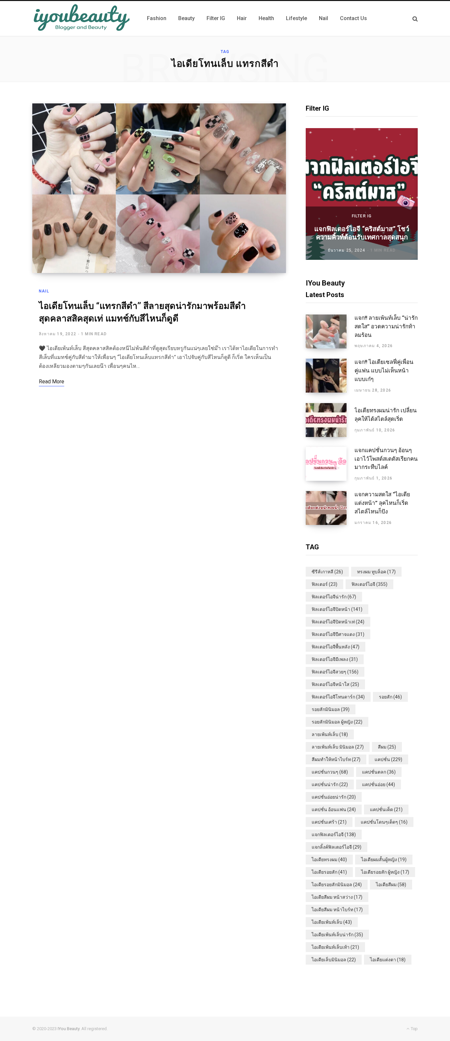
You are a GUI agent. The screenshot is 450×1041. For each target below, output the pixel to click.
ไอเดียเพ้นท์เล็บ (332, 922)
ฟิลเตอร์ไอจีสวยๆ (335, 671)
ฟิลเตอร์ (324, 584)
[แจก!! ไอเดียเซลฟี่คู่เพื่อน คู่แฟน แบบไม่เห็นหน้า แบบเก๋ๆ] (330, 376)
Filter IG (362, 216)
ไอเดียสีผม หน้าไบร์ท (337, 909)
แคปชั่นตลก (379, 772)
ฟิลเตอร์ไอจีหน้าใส (335, 684)
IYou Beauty (68, 1028)
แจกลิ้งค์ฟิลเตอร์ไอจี (336, 847)
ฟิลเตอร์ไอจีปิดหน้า (337, 609)
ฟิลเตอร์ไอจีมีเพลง (335, 659)
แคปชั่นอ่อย (378, 784)
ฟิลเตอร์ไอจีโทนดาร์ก (338, 696)
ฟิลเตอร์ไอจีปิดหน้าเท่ (338, 621)
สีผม (387, 747)
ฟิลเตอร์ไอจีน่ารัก (334, 596)
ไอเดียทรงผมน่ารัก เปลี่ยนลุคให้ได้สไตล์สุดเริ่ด (385, 414)
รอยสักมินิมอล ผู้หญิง (337, 722)
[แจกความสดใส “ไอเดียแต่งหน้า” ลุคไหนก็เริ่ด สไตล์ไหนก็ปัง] (330, 508)
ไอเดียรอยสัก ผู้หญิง (385, 872)
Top (414, 1028)
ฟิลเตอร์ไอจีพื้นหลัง (335, 646)
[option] (362, 194)
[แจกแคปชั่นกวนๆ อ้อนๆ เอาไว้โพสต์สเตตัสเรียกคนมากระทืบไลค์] (330, 464)
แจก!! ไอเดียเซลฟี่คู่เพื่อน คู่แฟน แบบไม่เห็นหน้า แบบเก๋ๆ (383, 370)
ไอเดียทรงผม (329, 859)
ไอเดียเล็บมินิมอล (334, 959)
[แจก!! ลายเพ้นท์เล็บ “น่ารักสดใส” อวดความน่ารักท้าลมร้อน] (330, 332)
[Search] (415, 18)
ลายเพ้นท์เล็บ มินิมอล (338, 747)
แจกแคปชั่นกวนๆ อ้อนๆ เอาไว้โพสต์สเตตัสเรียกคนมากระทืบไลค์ (386, 459)
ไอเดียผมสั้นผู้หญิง (384, 859)
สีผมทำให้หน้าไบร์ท (336, 759)
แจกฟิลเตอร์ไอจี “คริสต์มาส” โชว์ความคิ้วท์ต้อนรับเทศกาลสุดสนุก (361, 233)
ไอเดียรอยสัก (329, 872)
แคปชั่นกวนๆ (330, 772)
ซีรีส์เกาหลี (327, 571)
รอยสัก (390, 696)
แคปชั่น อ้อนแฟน (334, 809)
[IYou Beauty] (81, 18)
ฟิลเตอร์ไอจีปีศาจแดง (338, 634)
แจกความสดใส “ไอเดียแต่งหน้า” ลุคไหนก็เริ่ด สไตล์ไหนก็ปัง (382, 503)
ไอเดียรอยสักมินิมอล (337, 884)
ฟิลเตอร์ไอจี (369, 584)
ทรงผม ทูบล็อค (376, 571)
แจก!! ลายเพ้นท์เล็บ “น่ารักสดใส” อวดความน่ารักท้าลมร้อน (386, 326)
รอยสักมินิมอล (331, 709)
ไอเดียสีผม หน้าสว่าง (337, 897)
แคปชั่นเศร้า (329, 822)
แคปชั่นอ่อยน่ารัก (334, 797)
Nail (44, 291)
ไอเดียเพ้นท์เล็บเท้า (335, 947)
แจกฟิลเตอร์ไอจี (334, 834)
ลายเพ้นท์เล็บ (330, 734)
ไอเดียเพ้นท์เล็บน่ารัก (337, 934)
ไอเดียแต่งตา (388, 959)
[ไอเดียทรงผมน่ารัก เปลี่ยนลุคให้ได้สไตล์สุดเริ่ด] (330, 420)
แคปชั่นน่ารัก (330, 784)
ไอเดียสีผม (391, 884)
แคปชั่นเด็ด (386, 809)
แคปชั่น (388, 759)
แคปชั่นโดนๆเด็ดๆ (384, 822)
